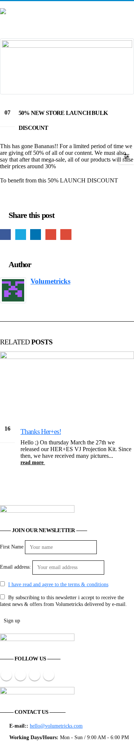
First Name (11, 547)
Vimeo (48, 675)
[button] (128, 6)
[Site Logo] (37, 16)
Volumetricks (50, 281)
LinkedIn (35, 234)
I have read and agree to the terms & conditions (58, 584)
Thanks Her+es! (40, 431)
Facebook (5, 234)
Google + (50, 234)
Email (65, 234)
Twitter (20, 234)
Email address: (15, 567)
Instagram (34, 675)
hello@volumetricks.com (56, 726)
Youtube (20, 675)
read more (32, 462)
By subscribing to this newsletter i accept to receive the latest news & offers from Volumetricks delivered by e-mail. (63, 600)
